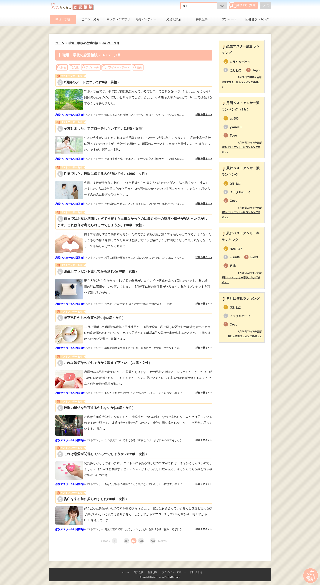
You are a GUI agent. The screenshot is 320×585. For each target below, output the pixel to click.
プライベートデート (117, 67)
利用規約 (152, 572)
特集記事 (202, 19)
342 (126, 541)
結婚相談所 (173, 19)
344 (141, 541)
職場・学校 (62, 19)
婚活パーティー (146, 19)
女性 (76, 67)
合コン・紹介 (90, 19)
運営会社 (138, 572)
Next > (162, 541)
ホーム (125, 572)
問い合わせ (196, 572)
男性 (63, 67)
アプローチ (92, 67)
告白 (139, 67)
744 (152, 541)
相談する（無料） (247, 5)
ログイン (265, 5)
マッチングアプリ (118, 19)
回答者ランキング (257, 19)
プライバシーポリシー (174, 572)
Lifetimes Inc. (156, 577)
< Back (105, 541)
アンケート (229, 19)
